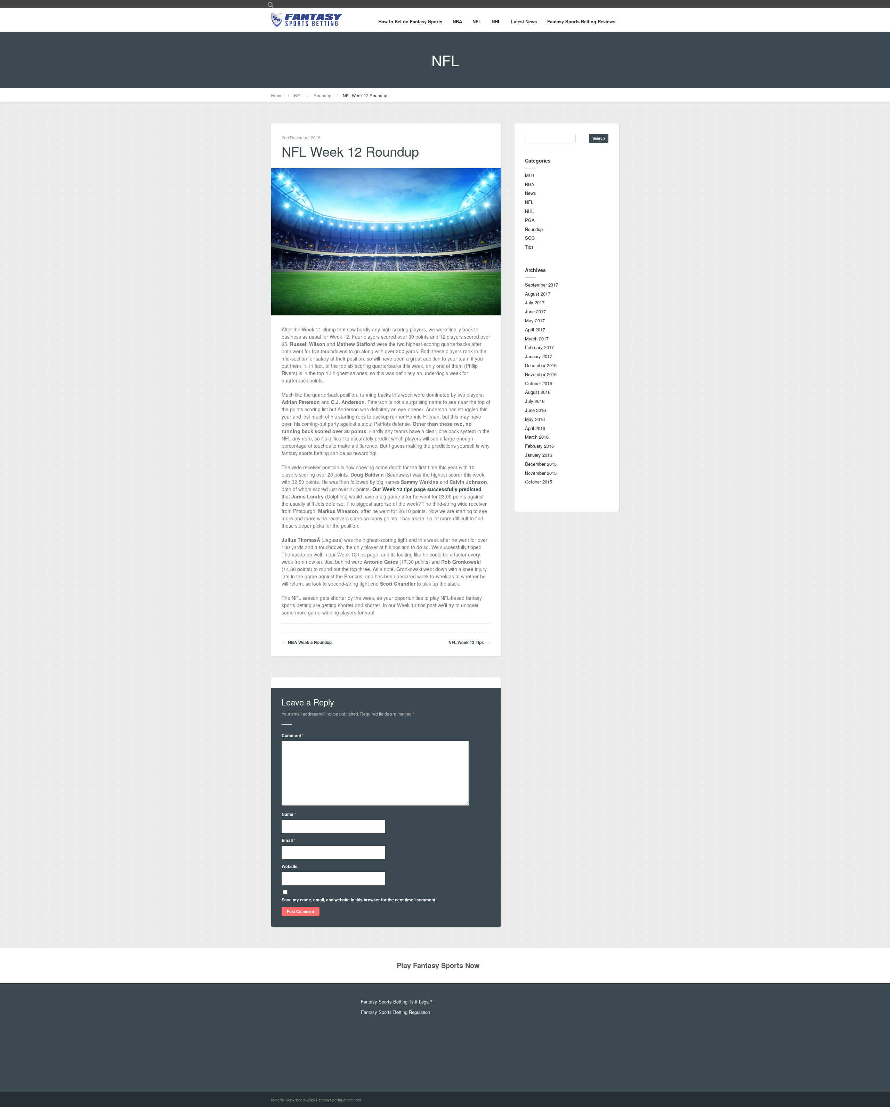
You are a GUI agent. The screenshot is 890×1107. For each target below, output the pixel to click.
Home (277, 95)
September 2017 (541, 284)
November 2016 (541, 374)
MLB (529, 175)
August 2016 (537, 392)
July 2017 (534, 302)
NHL (496, 21)
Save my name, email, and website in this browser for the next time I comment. (359, 900)
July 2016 (534, 401)
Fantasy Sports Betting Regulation (395, 1012)
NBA (457, 21)
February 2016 (539, 446)
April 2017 (535, 329)
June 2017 (535, 311)
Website (290, 866)
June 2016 (535, 410)
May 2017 (535, 320)
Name (289, 814)
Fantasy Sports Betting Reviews (581, 21)
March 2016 (537, 436)
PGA (530, 220)
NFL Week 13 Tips (466, 642)
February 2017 (539, 347)
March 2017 (537, 338)
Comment (293, 735)
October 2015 (538, 481)
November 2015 (541, 473)
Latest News (524, 21)
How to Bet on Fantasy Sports (410, 21)
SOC (530, 237)
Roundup (322, 95)
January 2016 (538, 455)
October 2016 (538, 383)
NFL (476, 21)
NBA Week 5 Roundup (310, 642)
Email (289, 840)
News (530, 193)
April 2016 (535, 428)
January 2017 (538, 356)
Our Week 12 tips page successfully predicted (427, 489)
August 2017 (537, 293)
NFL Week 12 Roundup (365, 95)
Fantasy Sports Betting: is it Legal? (396, 1001)
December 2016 (541, 365)
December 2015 (541, 464)
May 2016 (535, 419)
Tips (529, 246)
